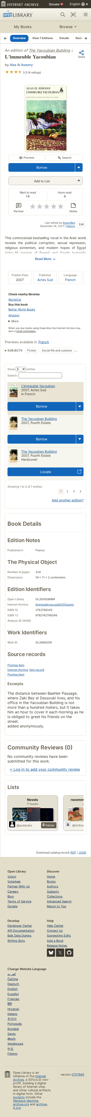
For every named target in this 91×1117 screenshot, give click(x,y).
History (70, 226)
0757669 (78, 1074)
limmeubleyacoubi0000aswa (54, 604)
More (14, 321)
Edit (81, 224)
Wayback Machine (25, 1100)
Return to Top (56, 906)
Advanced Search (59, 901)
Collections (55, 896)
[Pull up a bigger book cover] (45, 150)
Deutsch (13, 984)
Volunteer (14, 881)
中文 (10, 1049)
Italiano (12, 1014)
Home (51, 876)
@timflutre (79, 825)
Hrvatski (13, 1009)
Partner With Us (18, 886)
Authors (52, 886)
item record (36, 670)
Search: (12, 375)
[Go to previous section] (5, 38)
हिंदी (9, 1004)
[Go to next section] (85, 38)
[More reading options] (79, 167)
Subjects (53, 891)
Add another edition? (68, 500)
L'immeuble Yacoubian (38, 386)
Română (13, 1029)
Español (13, 994)
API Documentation (20, 930)
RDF (73, 852)
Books (51, 881)
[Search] (63, 14)
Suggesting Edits (59, 935)
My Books (23, 26)
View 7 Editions (42, 38)
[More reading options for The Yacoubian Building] (78, 180)
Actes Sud (45, 280)
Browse (66, 26)
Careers (12, 891)
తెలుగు (11, 1038)
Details (64, 38)
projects (19, 1097)
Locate (45, 472)
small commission (26, 331)
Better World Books (21, 309)
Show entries (21, 369)
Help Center (55, 925)
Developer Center (19, 925)
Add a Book (55, 940)
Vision (11, 876)
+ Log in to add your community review (45, 769)
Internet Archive (17, 670)
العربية (11, 974)
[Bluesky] (51, 953)
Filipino (12, 1053)
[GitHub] (69, 953)
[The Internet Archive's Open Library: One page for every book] (20, 14)
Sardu (11, 1034)
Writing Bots (16, 940)
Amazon (13, 315)
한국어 (12, 1019)
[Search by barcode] (73, 14)
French (70, 280)
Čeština (12, 979)
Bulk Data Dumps (19, 935)
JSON (82, 852)
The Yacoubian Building (49, 50)
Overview (19, 38)
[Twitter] (60, 953)
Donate (56, 4)
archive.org (21, 1104)
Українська (15, 1043)
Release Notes (57, 945)
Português (14, 1024)
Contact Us (55, 930)
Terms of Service (19, 901)
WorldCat (14, 299)
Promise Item (15, 665)
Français (13, 999)
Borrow (41, 167)
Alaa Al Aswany (21, 65)
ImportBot (69, 222)
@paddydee (24, 825)
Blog (10, 896)
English (12, 989)
